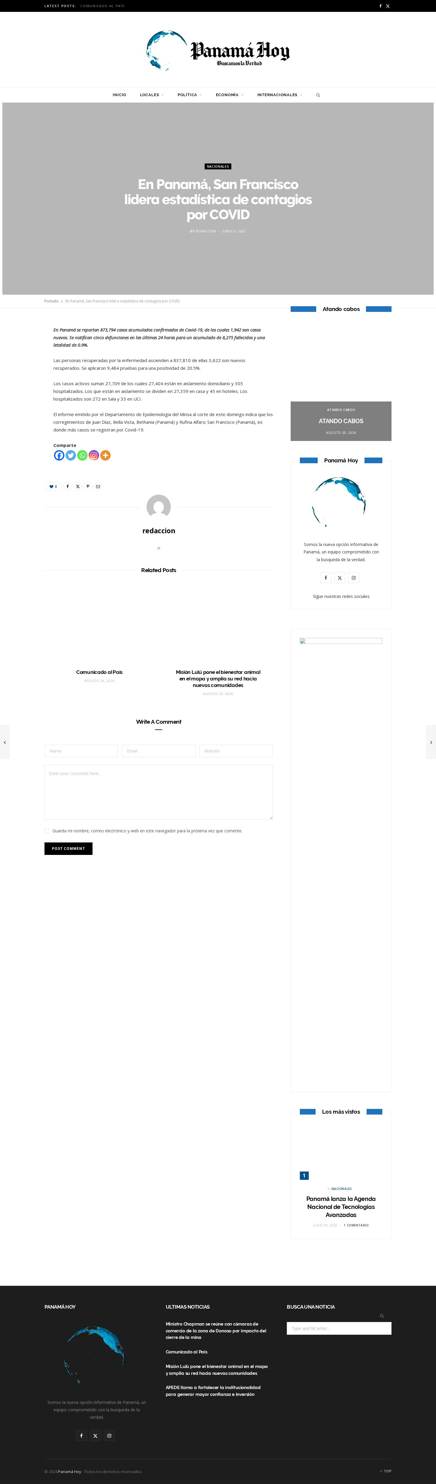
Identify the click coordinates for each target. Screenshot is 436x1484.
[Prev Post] (4, 741)
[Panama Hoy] (218, 49)
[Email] (24, 387)
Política (187, 95)
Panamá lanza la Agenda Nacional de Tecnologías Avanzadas (341, 1206)
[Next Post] (431, 741)
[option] (341, 381)
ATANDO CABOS (341, 409)
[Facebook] (24, 342)
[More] (105, 455)
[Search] (316, 95)
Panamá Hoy (69, 1471)
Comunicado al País (102, 6)
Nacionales (218, 166)
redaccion (206, 231)
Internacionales (277, 95)
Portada (51, 301)
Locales (149, 95)
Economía (227, 95)
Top (387, 1471)
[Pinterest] (24, 372)
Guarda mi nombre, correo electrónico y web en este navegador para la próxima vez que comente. (147, 831)
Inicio (119, 95)
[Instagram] (94, 455)
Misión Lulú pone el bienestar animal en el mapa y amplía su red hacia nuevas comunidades (218, 678)
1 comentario (356, 1225)
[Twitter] (24, 357)
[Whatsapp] (82, 455)
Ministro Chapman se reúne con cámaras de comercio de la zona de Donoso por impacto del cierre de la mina (216, 1330)
